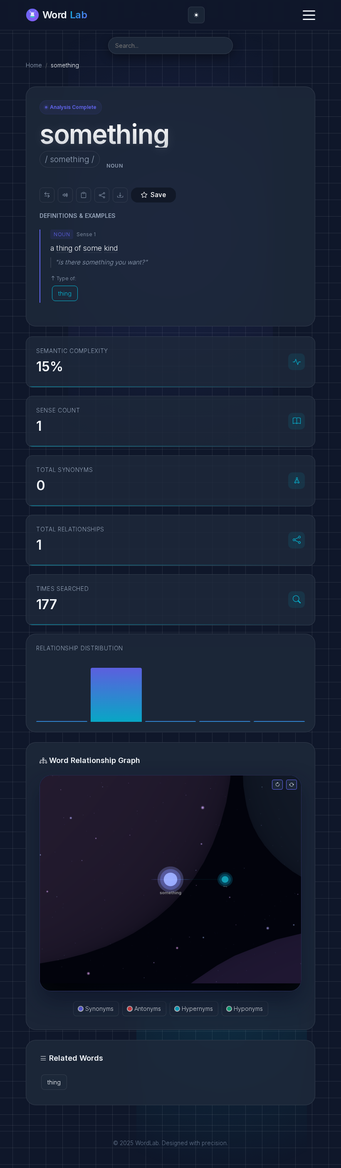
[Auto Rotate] (291, 785)
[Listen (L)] (65, 195)
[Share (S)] (101, 195)
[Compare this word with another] (47, 195)
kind (111, 248)
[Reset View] (277, 785)
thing (64, 248)
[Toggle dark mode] (196, 15)
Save (158, 195)
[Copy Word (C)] (83, 195)
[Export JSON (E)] (120, 195)
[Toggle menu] (309, 15)
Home (34, 65)
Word (64, 15)
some (92, 248)
